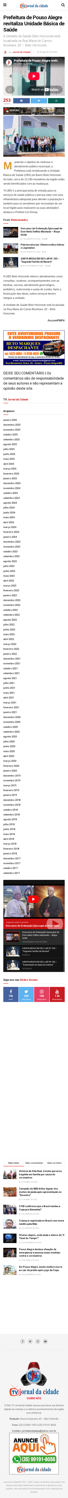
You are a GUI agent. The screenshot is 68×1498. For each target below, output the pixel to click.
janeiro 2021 (10, 712)
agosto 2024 (10, 502)
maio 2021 (9, 693)
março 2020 (9, 761)
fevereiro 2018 (11, 848)
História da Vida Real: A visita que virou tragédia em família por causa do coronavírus (40, 1174)
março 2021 (9, 702)
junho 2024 (9, 512)
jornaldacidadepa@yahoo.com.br (39, 1431)
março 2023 (9, 585)
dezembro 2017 (11, 858)
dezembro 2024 (11, 483)
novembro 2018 (11, 805)
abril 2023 (8, 580)
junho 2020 (9, 746)
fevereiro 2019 (11, 790)
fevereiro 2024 (11, 532)
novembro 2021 (11, 663)
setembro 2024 (11, 498)
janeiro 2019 (10, 795)
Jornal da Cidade (22, 52)
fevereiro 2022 (11, 649)
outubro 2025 (10, 434)
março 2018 (9, 843)
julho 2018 (9, 824)
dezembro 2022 (11, 600)
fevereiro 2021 (11, 707)
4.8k (45, 239)
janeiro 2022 (10, 654)
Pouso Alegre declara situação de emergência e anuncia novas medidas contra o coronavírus (39, 1252)
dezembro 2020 (11, 717)
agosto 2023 (10, 561)
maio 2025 (9, 459)
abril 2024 (8, 522)
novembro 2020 (11, 722)
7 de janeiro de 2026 (31, 239)
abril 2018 (8, 839)
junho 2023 (9, 571)
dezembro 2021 (11, 658)
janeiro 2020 (10, 770)
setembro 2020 (11, 731)
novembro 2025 (11, 429)
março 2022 (9, 644)
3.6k (48, 266)
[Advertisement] (34, 1056)
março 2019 (9, 785)
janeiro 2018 (10, 853)
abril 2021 (8, 697)
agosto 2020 (10, 736)
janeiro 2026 (10, 420)
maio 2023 (9, 576)
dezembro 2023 (11, 541)
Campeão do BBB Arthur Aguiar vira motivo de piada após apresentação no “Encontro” (40, 1191)
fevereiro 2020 (11, 766)
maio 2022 (9, 634)
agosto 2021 (10, 678)
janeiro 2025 (10, 478)
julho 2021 (9, 683)
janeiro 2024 (10, 537)
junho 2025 (9, 454)
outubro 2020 (10, 727)
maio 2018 (9, 834)
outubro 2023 (10, 551)
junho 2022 (9, 629)
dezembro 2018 (11, 800)
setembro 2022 (11, 614)
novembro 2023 (11, 546)
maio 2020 (9, 751)
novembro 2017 (11, 863)
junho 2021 (9, 688)
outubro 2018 (10, 809)
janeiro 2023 (10, 595)
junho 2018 (9, 829)
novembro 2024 (11, 488)
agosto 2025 (10, 444)
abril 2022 (8, 639)
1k (45, 252)
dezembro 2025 (11, 424)
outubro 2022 (10, 610)
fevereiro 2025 (11, 473)
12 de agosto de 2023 (46, 52)
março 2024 (9, 527)
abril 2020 (8, 756)
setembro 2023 (11, 556)
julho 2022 (9, 624)
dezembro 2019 (11, 775)
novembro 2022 (11, 605)
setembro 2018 (11, 814)
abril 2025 (8, 464)
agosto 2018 (10, 819)
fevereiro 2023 (11, 590)
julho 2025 (9, 449)
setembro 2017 (11, 873)
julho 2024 (9, 507)
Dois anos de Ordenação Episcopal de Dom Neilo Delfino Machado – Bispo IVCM (41, 231)
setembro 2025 (11, 439)
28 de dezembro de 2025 (32, 266)
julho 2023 (9, 566)
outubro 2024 (10, 493)
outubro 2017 (10, 868)
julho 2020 (9, 741)
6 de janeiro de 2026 (31, 252)
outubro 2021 (10, 668)
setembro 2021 (11, 673)
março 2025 (9, 468)
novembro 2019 (11, 780)
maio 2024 (9, 517)
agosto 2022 (10, 619)
